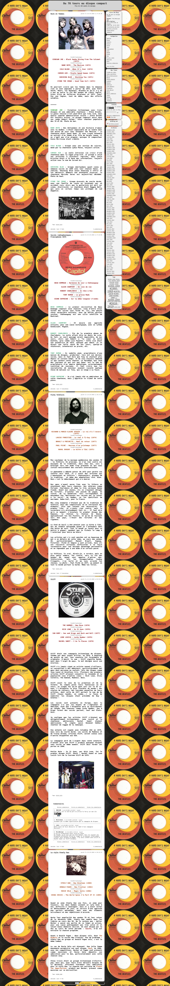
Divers (108, 43)
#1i (116, 298)
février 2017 (110, 229)
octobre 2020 (110, 151)
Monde (108, 52)
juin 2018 (109, 200)
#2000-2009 (114, 300)
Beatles (109, 38)
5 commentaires (97, 229)
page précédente (67, 983)
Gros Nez (109, 98)
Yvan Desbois (110, 86)
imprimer (53, 229)
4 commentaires (97, 388)
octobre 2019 (110, 172)
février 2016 (110, 250)
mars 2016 (109, 248)
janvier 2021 (110, 145)
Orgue (108, 54)
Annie (108, 91)
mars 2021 (109, 142)
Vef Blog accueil (113, 123)
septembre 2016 (111, 237)
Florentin (109, 88)
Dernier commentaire (63, 807)
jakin (57, 825)
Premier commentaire (63, 841)
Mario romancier (111, 93)
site (78, 810)
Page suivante (85, 983)
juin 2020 (109, 158)
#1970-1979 (59, 224)
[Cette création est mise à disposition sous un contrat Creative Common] (110, 108)
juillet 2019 (110, 177)
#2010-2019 (113, 305)
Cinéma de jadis (111, 72)
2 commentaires (97, 573)
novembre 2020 (111, 149)
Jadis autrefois (111, 74)
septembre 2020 (111, 153)
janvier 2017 (110, 230)
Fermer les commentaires (94, 807)
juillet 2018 (110, 199)
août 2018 (109, 197)
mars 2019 (109, 184)
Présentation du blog (113, 27)
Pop (108, 56)
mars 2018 (109, 206)
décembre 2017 (111, 211)
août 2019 (109, 176)
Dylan (108, 45)
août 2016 (109, 239)
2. (55, 820)
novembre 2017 (111, 213)
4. (55, 832)
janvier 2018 (110, 209)
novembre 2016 (111, 234)
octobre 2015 (110, 257)
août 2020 (109, 154)
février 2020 (110, 165)
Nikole (108, 83)
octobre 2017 (110, 214)
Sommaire (109, 32)
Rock (108, 61)
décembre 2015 (111, 253)
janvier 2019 (110, 188)
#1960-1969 (112, 290)
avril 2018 (110, 204)
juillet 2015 (110, 262)
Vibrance (109, 100)
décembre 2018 (111, 190)
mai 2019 (109, 181)
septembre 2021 (111, 133)
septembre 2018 (111, 195)
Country (109, 42)
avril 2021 (110, 140)
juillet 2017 (110, 220)
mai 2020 (109, 160)
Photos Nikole (111, 79)
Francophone (110, 49)
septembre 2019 (111, 174)
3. (55, 825)
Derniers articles (112, 28)
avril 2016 (110, 246)
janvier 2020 (110, 167)
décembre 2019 (111, 168)
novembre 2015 (111, 255)
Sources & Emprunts (112, 63)
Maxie (108, 77)
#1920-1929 (116, 281)
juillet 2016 (110, 241)
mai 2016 (109, 244)
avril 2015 (110, 267)
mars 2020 (109, 163)
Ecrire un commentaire (77, 807)
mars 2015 (109, 269)
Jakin (108, 95)
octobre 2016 (110, 236)
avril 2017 (110, 225)
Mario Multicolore (112, 76)
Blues (108, 40)
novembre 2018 (111, 191)
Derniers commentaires (113, 115)
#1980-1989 (59, 974)
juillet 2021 (110, 137)
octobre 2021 (110, 131)
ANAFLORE (58, 810)
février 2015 (110, 271)
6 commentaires (97, 978)
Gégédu (108, 97)
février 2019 (110, 186)
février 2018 (110, 207)
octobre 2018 (110, 193)
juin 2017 (109, 221)
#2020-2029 (117, 307)
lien (57, 229)
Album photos (110, 30)
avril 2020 (110, 161)
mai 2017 (109, 223)
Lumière (109, 81)
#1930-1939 (114, 282)
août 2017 (109, 218)
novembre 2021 (111, 130)
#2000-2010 (110, 301)
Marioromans (59, 820)
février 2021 (110, 144)
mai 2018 (109, 202)
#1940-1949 (114, 284)
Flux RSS (113, 117)
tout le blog (110, 66)
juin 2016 (109, 243)
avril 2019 (110, 183)
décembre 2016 (111, 232)
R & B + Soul (110, 57)
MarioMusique (60, 832)
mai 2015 (109, 266)
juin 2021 (109, 138)
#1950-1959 (114, 286)
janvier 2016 (110, 252)
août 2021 (109, 135)
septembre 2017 (111, 216)
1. (55, 810)
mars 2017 (109, 227)
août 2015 (109, 260)
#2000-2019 (117, 301)
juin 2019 (109, 179)
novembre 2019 (111, 170)
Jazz (108, 47)
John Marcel (110, 90)
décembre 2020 (111, 147)
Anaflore (109, 84)
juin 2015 (109, 264)
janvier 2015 (110, 273)
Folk (108, 50)
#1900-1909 (111, 279)
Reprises (109, 59)
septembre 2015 (111, 259)
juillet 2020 (110, 156)
